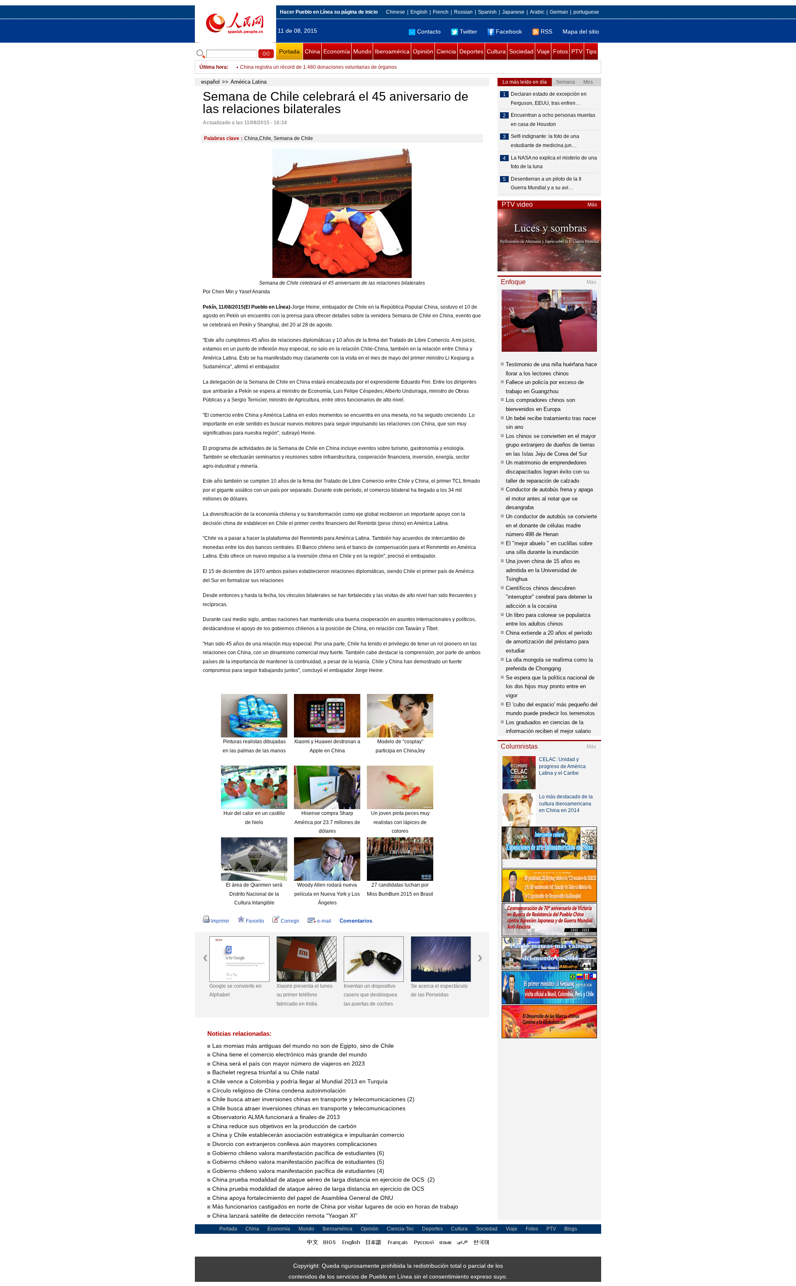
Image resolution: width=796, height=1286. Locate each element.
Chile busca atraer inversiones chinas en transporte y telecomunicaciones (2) (313, 1099)
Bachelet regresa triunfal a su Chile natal (265, 1072)
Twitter (468, 31)
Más (592, 205)
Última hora (213, 67)
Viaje (543, 51)
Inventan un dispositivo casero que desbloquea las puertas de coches (370, 995)
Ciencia (446, 51)
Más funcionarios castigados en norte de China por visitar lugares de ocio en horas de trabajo (336, 1206)
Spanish (487, 12)
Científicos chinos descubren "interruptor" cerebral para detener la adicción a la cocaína (549, 597)
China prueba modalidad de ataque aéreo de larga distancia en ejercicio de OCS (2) (323, 1179)
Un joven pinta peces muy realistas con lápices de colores (400, 822)
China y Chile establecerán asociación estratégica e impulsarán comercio (308, 1134)
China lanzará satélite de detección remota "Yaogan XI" (285, 1215)
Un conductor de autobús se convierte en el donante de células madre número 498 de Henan (551, 525)
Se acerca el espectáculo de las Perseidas (439, 990)
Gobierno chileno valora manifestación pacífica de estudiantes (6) (298, 1153)
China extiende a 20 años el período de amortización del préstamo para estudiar (549, 642)
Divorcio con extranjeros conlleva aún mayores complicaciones (294, 1144)
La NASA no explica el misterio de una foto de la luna (554, 162)
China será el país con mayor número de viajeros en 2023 (288, 1063)
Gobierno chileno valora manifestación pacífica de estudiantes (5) (298, 1161)
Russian (463, 12)
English (418, 12)
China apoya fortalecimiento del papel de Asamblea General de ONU (303, 1197)
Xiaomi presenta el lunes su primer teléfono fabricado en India (304, 995)
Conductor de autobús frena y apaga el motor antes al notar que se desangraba (549, 498)
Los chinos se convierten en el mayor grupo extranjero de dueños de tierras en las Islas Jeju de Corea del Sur (551, 445)
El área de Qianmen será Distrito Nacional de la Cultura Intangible (254, 894)
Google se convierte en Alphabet (235, 990)
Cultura (496, 51)
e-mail (324, 921)
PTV (576, 51)
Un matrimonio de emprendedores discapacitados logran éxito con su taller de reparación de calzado (547, 471)
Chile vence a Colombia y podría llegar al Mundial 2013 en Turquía (300, 1081)
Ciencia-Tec (400, 1229)
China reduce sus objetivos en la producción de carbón (284, 1126)
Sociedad (521, 51)
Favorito (255, 921)
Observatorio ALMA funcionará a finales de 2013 (276, 1117)
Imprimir (220, 921)
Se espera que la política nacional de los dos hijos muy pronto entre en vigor (550, 686)
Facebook (509, 31)
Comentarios (356, 921)
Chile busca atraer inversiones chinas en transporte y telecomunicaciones (308, 1108)
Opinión (423, 51)
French (441, 12)
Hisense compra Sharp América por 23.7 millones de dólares (327, 822)
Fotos (560, 51)
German (559, 12)
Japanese (513, 12)
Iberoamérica (392, 51)
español (210, 82)
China (312, 51)
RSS (546, 31)
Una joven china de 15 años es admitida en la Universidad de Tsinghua (543, 570)
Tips (591, 51)
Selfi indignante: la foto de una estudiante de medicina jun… (545, 140)
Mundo (362, 51)
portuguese (586, 12)
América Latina (249, 82)
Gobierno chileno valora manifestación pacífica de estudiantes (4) (298, 1171)
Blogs (570, 1229)
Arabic (537, 12)
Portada (289, 51)
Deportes (471, 51)
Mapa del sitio (581, 31)
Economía (336, 51)
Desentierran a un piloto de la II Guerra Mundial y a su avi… (546, 183)
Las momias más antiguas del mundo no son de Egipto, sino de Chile (303, 1045)
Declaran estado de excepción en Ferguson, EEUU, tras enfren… (549, 98)
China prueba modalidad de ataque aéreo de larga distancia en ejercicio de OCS (319, 1188)
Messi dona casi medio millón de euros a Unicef (294, 67)
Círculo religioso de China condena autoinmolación (279, 1090)
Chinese (395, 12)
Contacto (429, 31)
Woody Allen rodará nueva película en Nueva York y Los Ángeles (327, 894)
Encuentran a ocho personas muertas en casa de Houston (553, 119)
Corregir (290, 921)
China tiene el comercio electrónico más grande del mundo (289, 1054)
